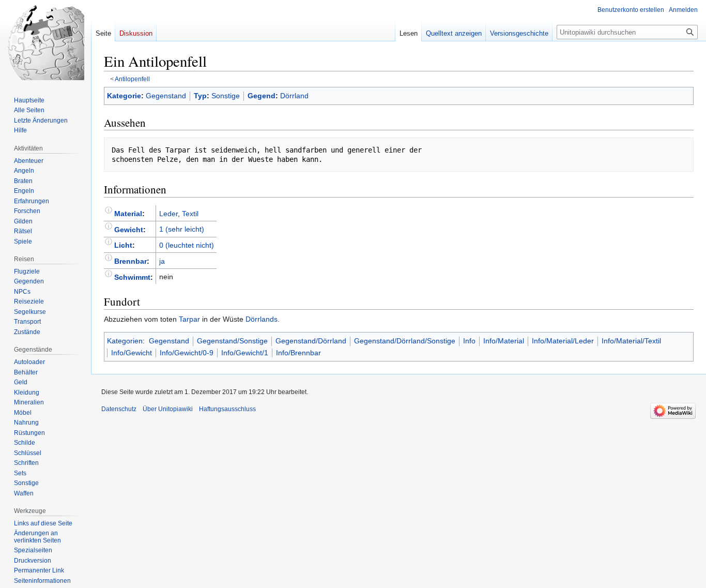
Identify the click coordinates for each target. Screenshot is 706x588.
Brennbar (130, 261)
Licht (123, 245)
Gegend (261, 96)
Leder (168, 213)
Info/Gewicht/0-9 (186, 353)
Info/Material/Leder (563, 341)
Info (469, 341)
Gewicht (128, 229)
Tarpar (189, 319)
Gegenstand (166, 96)
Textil (190, 213)
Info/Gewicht (131, 353)
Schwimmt (132, 277)
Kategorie (124, 96)
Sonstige (225, 96)
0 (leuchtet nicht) (186, 245)
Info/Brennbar (298, 353)
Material (128, 213)
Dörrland (294, 96)
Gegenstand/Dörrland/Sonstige (404, 341)
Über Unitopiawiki (168, 409)
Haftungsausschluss (227, 409)
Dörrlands (261, 319)
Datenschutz (118, 409)
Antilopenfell (132, 79)
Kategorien (125, 341)
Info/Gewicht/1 (244, 353)
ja (162, 261)
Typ (200, 96)
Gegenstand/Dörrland (310, 341)
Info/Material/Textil (631, 341)
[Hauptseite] (45, 41)
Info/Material (503, 341)
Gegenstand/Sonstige (232, 341)
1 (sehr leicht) (181, 229)
